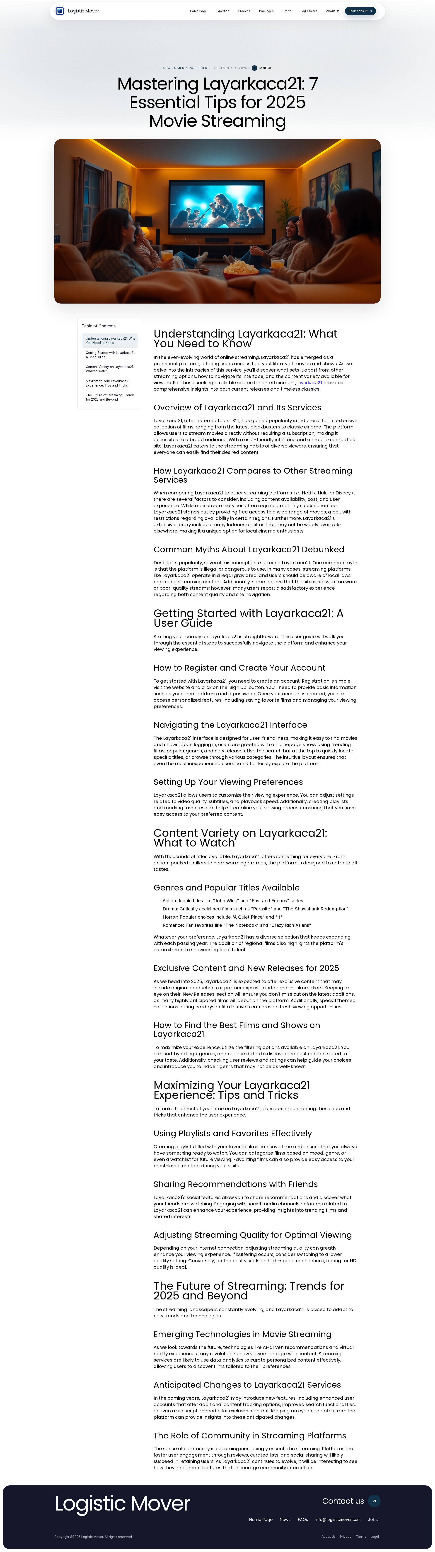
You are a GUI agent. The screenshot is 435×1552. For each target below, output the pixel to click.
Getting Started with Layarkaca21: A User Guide (110, 355)
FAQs (303, 1519)
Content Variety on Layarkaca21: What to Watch (110, 369)
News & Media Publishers (186, 68)
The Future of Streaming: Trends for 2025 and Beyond (110, 397)
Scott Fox (265, 68)
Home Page (261, 1519)
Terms (361, 1536)
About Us (328, 1536)
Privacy (345, 1536)
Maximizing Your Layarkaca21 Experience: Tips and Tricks (107, 383)
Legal (375, 1536)
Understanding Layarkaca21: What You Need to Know (111, 340)
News (285, 1519)
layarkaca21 (309, 382)
